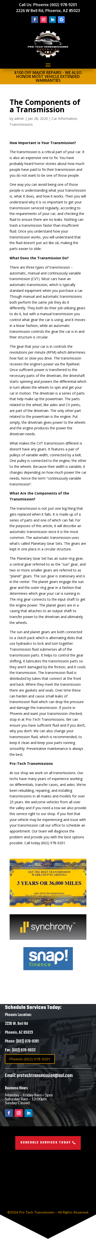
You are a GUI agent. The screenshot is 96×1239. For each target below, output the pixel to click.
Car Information (64, 118)
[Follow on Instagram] (43, 19)
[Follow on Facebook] (34, 19)
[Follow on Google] (61, 19)
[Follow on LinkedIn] (52, 19)
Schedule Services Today (45, 1142)
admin (19, 118)
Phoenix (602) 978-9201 (55, 4)
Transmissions (21, 124)
